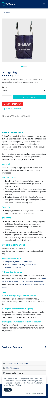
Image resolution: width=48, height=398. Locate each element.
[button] (2, 66)
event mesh (39, 281)
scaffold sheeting (14, 281)
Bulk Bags (7, 12)
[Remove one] (3, 97)
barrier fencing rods (27, 284)
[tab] (24, 363)
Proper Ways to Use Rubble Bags (18, 262)
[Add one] (10, 97)
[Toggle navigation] (44, 4)
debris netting (27, 281)
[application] (24, 385)
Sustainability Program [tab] (15, 373)
